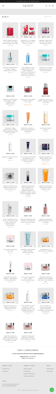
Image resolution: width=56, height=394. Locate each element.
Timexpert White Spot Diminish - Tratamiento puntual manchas (10, 279)
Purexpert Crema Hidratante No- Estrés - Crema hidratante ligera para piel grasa (10, 130)
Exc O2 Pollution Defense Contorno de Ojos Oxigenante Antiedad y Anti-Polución (28, 159)
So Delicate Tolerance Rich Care (10, 250)
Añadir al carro (10, 37)
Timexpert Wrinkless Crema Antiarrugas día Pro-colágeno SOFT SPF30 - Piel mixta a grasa (10, 338)
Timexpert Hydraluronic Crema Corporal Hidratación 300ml (28, 251)
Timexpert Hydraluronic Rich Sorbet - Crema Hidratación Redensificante (10, 102)
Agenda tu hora (5, 368)
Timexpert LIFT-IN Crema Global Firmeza (28, 100)
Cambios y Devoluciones (29, 373)
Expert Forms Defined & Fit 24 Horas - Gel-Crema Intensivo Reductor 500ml (10, 42)
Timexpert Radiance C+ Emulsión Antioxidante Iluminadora (28, 130)
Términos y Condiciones (29, 376)
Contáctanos (5, 371)
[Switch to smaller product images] (5, 17)
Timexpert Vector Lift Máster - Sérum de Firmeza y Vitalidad (46, 101)
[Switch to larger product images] (3, 17)
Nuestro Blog (49, 371)
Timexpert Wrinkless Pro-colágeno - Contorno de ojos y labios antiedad (28, 221)
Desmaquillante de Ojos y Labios (10, 158)
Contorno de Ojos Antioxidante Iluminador (45, 250)
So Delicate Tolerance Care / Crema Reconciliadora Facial (28, 279)
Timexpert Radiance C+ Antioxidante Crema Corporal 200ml (45, 188)
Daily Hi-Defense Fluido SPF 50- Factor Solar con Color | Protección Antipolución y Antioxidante (10, 222)
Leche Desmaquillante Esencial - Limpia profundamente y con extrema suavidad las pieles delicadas (28, 308)
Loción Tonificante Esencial (46, 129)
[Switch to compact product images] (7, 17)
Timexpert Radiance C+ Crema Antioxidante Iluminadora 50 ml (10, 307)
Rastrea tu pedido (28, 368)
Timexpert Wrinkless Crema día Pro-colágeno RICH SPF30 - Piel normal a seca (46, 279)
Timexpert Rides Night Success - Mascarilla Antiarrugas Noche (45, 42)
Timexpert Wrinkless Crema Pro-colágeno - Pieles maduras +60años (28, 338)
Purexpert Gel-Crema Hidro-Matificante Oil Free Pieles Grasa (45, 69)
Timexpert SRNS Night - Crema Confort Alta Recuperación (46, 159)
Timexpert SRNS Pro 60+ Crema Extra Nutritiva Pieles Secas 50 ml (10, 188)
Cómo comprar (27, 371)
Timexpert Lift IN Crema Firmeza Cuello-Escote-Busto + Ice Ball (28, 42)
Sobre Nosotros (50, 368)
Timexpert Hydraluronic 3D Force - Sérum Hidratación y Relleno (10, 69)
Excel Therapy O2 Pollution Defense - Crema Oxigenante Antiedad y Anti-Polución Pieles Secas (45, 308)
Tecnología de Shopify (32, 390)
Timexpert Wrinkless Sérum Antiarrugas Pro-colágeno (45, 221)
